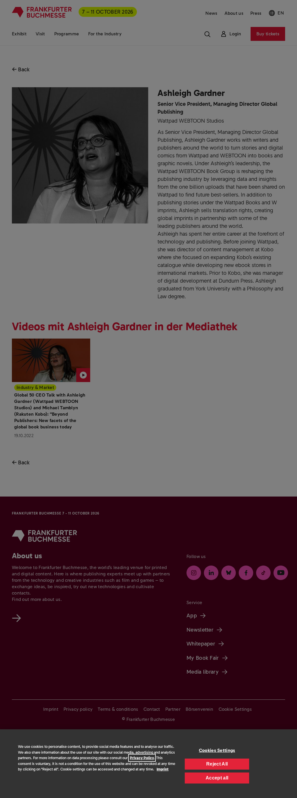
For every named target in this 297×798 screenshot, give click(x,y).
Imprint (163, 769)
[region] (148, 763)
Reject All (217, 763)
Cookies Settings (217, 750)
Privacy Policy (142, 758)
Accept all (217, 777)
